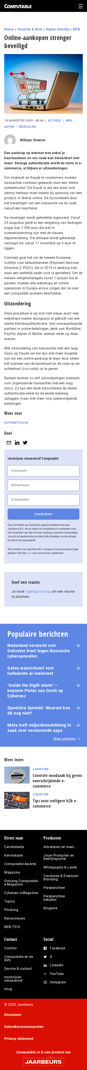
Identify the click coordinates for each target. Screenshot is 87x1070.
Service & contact (18, 969)
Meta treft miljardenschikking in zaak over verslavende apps (39, 727)
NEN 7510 (12, 927)
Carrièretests (14, 847)
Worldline (27, 126)
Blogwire (50, 908)
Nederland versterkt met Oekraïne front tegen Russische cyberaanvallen (38, 651)
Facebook (57, 948)
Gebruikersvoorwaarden (24, 1027)
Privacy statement (19, 1039)
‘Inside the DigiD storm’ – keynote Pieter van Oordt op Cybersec (35, 690)
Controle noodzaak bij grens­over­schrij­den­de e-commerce (58, 780)
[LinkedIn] (17, 442)
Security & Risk (30, 29)
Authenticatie (16, 422)
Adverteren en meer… (60, 847)
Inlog (8, 989)
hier (29, 553)
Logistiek (41, 769)
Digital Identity (57, 29)
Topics (9, 901)
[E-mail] (8, 442)
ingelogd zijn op (38, 591)
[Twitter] (25, 442)
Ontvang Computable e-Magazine (21, 882)
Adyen (9, 126)
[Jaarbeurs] (43, 1060)
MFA (76, 29)
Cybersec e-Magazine (21, 893)
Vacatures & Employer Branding (61, 877)
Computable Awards (20, 864)
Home (9, 29)
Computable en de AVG (18, 958)
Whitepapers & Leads (60, 867)
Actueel (54, 120)
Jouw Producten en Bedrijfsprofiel (59, 857)
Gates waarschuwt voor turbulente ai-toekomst (30, 670)
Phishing (11, 910)
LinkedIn (56, 965)
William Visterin (32, 140)
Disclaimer (12, 1015)
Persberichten (54, 888)
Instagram (58, 982)
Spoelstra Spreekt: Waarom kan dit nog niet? (38, 710)
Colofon (10, 948)
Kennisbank (13, 855)
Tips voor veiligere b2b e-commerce (55, 803)
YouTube (57, 974)
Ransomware (14, 918)
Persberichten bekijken (54, 898)
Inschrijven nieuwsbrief (13, 979)
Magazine (12, 872)
